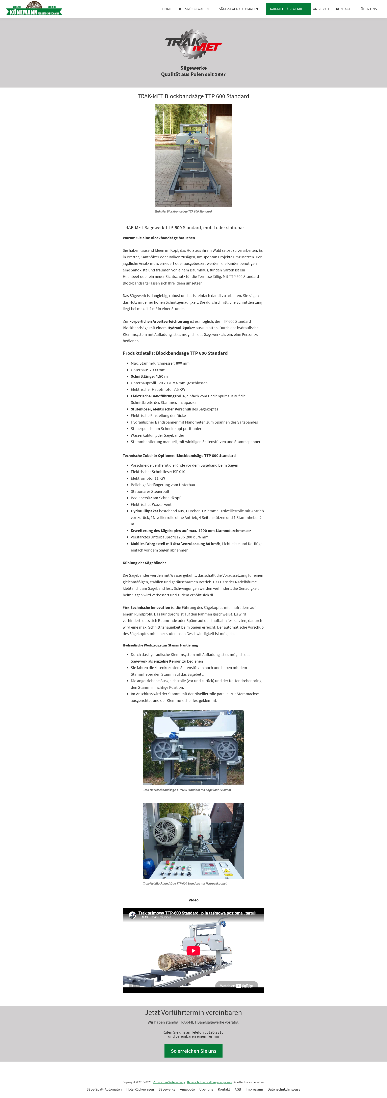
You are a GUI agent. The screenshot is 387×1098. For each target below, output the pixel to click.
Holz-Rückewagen (193, 9)
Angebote (321, 9)
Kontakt (343, 9)
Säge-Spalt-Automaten (238, 9)
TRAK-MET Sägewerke (285, 9)
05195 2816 (214, 1032)
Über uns (369, 9)
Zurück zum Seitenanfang (169, 1082)
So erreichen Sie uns (193, 1050)
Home (167, 9)
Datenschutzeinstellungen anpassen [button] (209, 1082)
